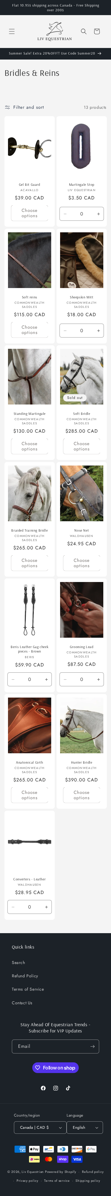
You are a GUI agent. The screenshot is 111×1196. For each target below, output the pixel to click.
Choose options (30, 213)
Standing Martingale (30, 413)
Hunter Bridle (81, 762)
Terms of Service (28, 989)
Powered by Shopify (60, 1171)
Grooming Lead (81, 647)
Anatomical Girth (29, 762)
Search (18, 962)
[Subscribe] (92, 1046)
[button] (11, 31)
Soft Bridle (81, 413)
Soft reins (29, 297)
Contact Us (22, 1003)
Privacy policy (27, 1180)
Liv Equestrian (33, 1171)
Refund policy (93, 1171)
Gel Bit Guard (29, 184)
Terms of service (57, 1180)
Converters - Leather (29, 879)
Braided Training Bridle (29, 530)
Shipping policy (87, 1180)
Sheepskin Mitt (81, 297)
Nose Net (81, 530)
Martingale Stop (81, 184)
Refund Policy (25, 976)
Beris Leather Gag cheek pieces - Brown (29, 649)
